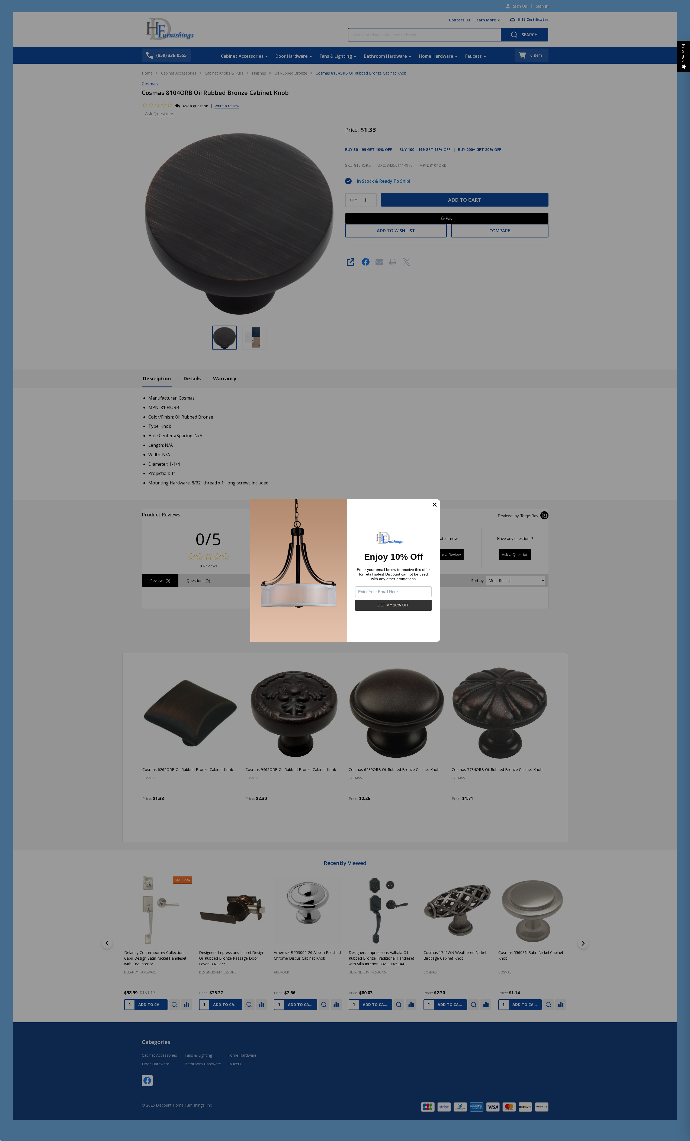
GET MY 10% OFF (393, 605)
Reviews (683, 53)
